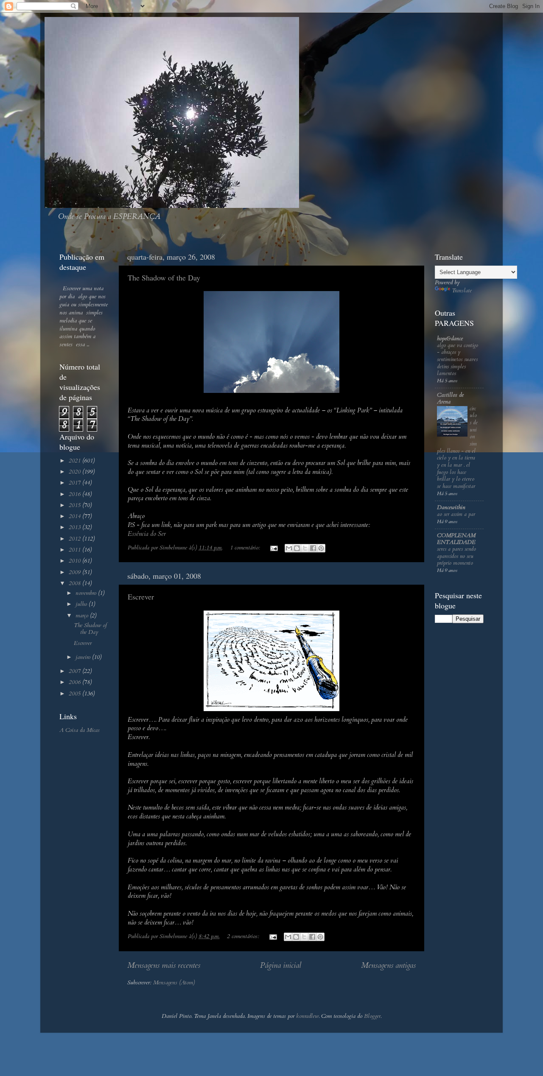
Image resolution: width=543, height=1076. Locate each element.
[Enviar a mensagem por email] (289, 548)
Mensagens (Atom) (174, 982)
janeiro (84, 657)
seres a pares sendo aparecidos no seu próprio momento (456, 556)
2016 (75, 494)
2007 (75, 671)
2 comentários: (244, 936)
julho (82, 604)
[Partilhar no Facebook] (313, 548)
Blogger (372, 1016)
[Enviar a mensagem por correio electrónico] (273, 548)
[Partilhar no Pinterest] (321, 548)
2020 (75, 472)
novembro (87, 593)
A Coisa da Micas (79, 730)
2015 (75, 505)
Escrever (141, 596)
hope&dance (450, 338)
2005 (75, 694)
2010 (75, 561)
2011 (75, 550)
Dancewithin (451, 507)
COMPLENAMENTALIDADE (456, 539)
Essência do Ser (147, 534)
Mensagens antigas (388, 965)
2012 (75, 539)
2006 (75, 682)
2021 (75, 461)
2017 (75, 483)
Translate (462, 290)
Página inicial (280, 965)
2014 (75, 516)
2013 (75, 527)
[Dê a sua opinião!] (297, 548)
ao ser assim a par (456, 514)
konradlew (307, 1016)
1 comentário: (246, 548)
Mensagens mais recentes (163, 965)
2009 (75, 572)
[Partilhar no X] (305, 548)
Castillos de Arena (450, 398)
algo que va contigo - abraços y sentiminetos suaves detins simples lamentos (457, 360)
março (83, 615)
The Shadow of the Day (164, 277)
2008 (75, 583)
